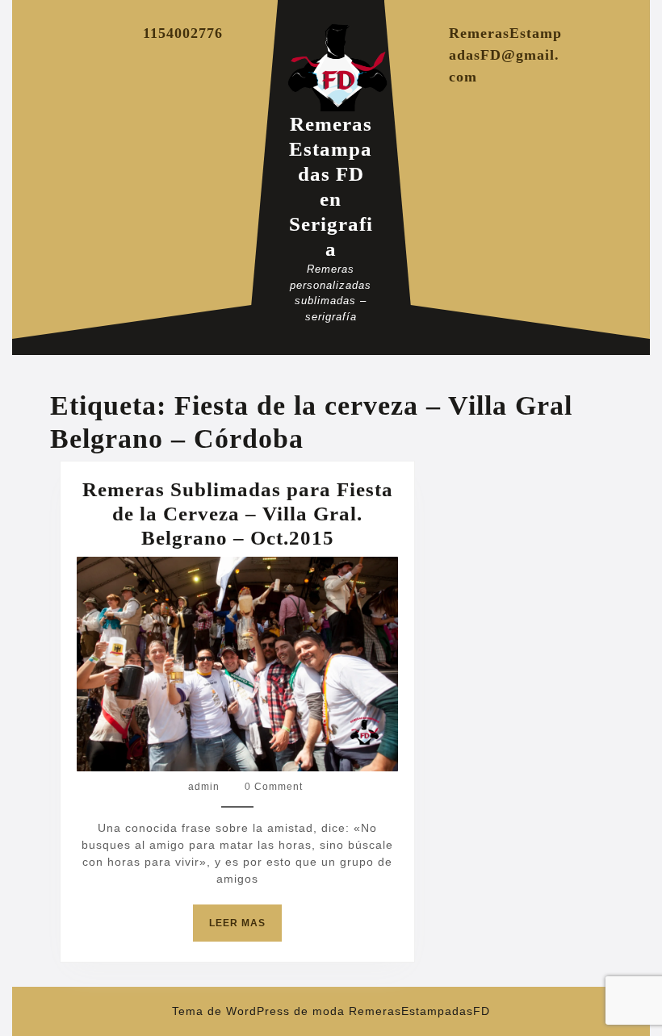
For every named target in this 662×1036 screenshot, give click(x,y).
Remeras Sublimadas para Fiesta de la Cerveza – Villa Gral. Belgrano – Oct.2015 (237, 513)
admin (204, 786)
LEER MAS (245, 929)
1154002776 (183, 33)
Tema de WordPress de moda (258, 1011)
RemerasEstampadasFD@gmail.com (505, 55)
